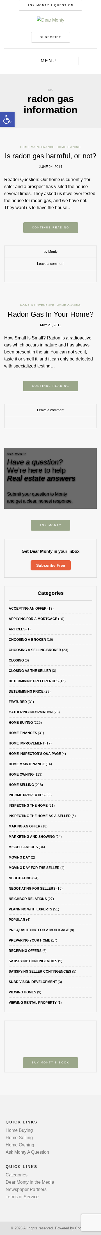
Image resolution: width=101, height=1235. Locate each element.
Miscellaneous (23, 847)
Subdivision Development (33, 982)
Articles (17, 629)
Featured (18, 702)
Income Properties (27, 795)
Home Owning (69, 147)
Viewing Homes (22, 992)
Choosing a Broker (27, 640)
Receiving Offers (25, 951)
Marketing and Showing (32, 837)
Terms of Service (22, 1196)
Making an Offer (24, 826)
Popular (17, 920)
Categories (16, 1174)
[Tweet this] (46, 276)
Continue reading (50, 227)
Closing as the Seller (30, 671)
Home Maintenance (37, 147)
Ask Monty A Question (50, 5)
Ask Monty (50, 525)
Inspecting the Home (28, 806)
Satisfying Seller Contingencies (40, 971)
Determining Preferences (34, 681)
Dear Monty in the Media (30, 1182)
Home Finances (23, 733)
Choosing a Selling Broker (35, 650)
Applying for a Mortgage (33, 619)
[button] (7, 119)
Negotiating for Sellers (32, 889)
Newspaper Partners (26, 1189)
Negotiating (20, 878)
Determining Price (26, 691)
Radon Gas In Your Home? (50, 314)
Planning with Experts (30, 909)
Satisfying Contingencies (33, 961)
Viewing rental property (33, 1003)
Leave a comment (50, 264)
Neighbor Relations (28, 899)
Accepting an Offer (28, 608)
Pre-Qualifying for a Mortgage (39, 930)
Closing (16, 660)
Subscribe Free (50, 565)
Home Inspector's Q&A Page (35, 754)
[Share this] (38, 276)
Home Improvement (27, 743)
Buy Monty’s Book (50, 1062)
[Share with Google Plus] (54, 276)
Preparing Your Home (29, 940)
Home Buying (21, 723)
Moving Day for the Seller (34, 868)
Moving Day (19, 857)
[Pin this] (63, 276)
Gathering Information (31, 712)
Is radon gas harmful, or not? (50, 156)
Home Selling (21, 785)
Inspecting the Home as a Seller (40, 816)
